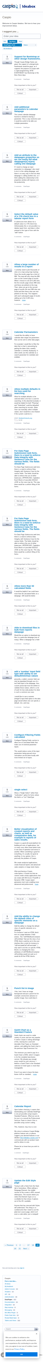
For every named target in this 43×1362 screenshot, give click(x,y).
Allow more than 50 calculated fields (24, 587)
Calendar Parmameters (26, 332)
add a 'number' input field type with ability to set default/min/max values (27, 673)
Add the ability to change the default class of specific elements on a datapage (27, 919)
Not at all (21, 90)
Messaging (8, 1310)
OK (21, 1354)
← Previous (9, 1245)
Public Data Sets (10, 1315)
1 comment (17, 1152)
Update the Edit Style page (25, 1181)
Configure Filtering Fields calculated (27, 736)
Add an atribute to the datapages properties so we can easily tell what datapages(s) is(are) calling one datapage (26, 159)
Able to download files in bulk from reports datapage (27, 629)
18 (33, 1245)
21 (20, 1249)
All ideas (7, 1284)
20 (15, 1249)
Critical (21, 93)
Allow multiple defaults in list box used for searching (27, 391)
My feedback (8, 48)
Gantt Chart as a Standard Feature (23, 1031)
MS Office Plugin (10, 1313)
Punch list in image (24, 988)
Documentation (10, 1302)
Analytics (8, 1292)
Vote (7, 62)
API (6, 1294)
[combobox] (20, 1329)
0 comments (18, 79)
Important (33, 90)
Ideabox (28, 6)
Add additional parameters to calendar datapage (26, 109)
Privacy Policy (19, 1349)
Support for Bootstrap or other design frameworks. (27, 57)
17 (28, 1245)
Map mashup (9, 1307)
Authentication (9, 1297)
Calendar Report (22, 1106)
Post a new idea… (11, 1281)
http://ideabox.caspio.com (29, 1138)
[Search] (36, 1328)
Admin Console (10, 1289)
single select (20, 789)
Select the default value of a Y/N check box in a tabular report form (26, 216)
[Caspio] (10, 6)
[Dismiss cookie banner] (36, 1334)
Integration (8, 1305)
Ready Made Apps (11, 1318)
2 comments (18, 186)
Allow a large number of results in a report (26, 265)
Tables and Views (10, 1320)
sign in (22, 1268)
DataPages (26, 79)
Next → (26, 1249)
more (24, 300)
